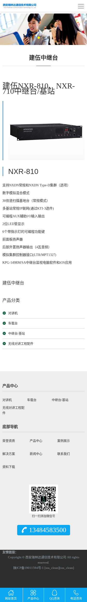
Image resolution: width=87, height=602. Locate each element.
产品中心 (36, 440)
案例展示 (63, 440)
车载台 (13, 323)
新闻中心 (36, 454)
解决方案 (8, 454)
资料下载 (8, 467)
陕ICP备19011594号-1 (28, 568)
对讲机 (13, 313)
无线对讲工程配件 (20, 343)
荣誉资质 (8, 440)
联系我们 (63, 454)
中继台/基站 (16, 333)
